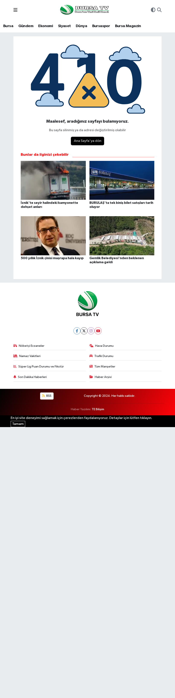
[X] (84, 330)
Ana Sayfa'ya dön (87, 141)
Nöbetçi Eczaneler (31, 345)
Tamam (18, 424)
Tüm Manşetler (104, 366)
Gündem (25, 26)
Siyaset (64, 26)
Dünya (81, 26)
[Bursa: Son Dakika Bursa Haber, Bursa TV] (84, 10)
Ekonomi (45, 26)
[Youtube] (98, 330)
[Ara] (159, 10)
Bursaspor (101, 26)
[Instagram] (91, 330)
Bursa (8, 26)
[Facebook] (76, 330)
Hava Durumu (104, 345)
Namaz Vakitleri (30, 356)
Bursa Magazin (128, 26)
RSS (48, 395)
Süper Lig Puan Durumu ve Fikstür (41, 366)
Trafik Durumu (103, 356)
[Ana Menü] (15, 10)
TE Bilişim (98, 409)
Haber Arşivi (103, 377)
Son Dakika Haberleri (32, 377)
